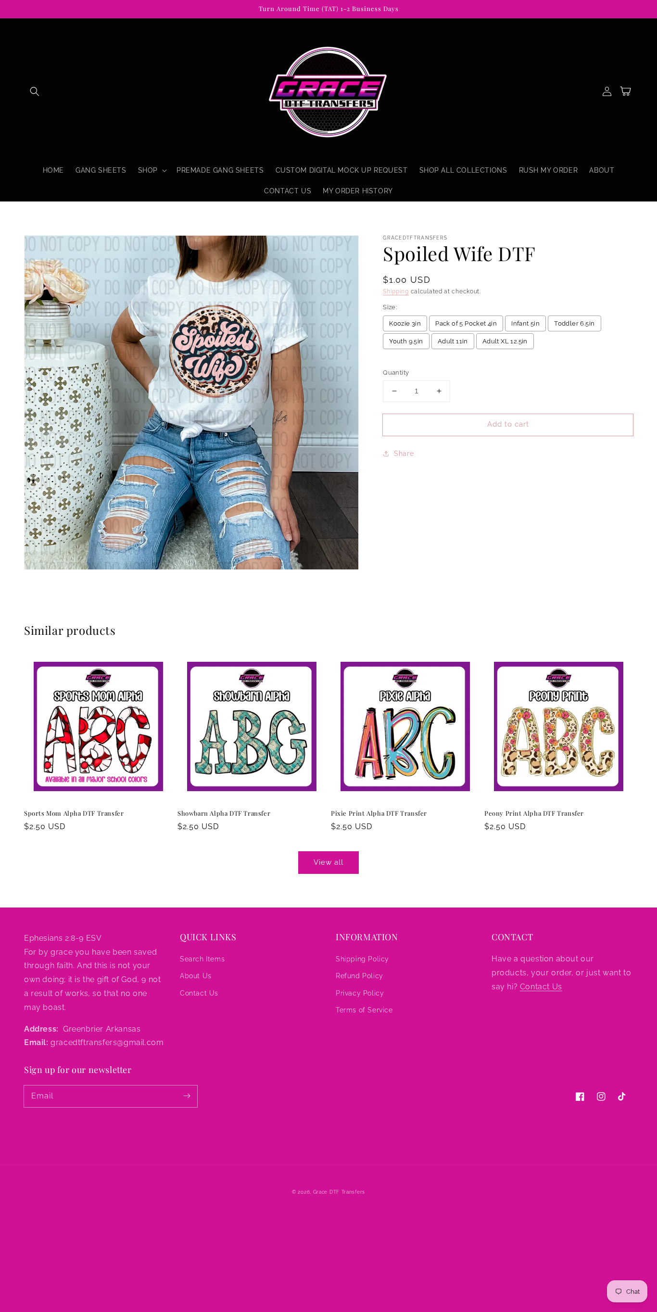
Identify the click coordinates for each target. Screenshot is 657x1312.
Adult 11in (453, 341)
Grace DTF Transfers (339, 1192)
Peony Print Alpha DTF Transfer (534, 813)
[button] (34, 91)
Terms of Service (364, 1010)
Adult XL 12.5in (505, 341)
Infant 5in (525, 323)
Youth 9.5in (406, 341)
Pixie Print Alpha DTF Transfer (379, 813)
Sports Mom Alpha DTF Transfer (74, 813)
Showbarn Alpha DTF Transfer (223, 813)
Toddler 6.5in (574, 323)
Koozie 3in (405, 323)
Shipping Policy (362, 959)
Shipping (396, 291)
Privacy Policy (360, 993)
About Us (196, 976)
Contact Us (199, 993)
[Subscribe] (186, 1096)
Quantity (396, 372)
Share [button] (404, 453)
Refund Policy (359, 976)
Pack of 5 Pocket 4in (466, 323)
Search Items (202, 959)
